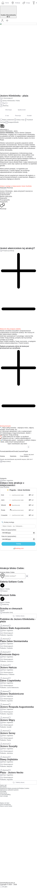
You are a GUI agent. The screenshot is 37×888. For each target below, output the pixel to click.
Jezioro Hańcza (8, 667)
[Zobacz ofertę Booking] (18, 548)
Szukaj (18, 544)
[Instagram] (7, 799)
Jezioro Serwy (7, 733)
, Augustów (9, 635)
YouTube (2, 122)
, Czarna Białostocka (12, 687)
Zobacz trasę (20, 120)
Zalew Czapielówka (10, 680)
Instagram (11, 122)
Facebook (30, 120)
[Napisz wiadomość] (6, 103)
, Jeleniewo (9, 753)
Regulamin (3, 788)
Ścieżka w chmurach (11, 608)
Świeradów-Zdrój (7, 612)
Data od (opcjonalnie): (9, 530)
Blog (9, 794)
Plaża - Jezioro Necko (11, 772)
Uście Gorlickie (4, 487)
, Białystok (9, 766)
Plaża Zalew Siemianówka (14, 641)
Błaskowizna (4, 674)
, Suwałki (8, 727)
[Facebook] (2, 799)
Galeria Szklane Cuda (11, 581)
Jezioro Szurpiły (8, 746)
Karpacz (4, 591)
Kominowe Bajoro (9, 654)
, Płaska (8, 740)
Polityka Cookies (24, 788)
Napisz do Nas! (4, 803)
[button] (7, 20)
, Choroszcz (9, 661)
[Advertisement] (18, 558)
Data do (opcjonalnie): (9, 536)
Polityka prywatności (13, 788)
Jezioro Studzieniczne (12, 694)
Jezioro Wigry (7, 720)
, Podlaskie (9, 648)
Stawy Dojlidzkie (9, 759)
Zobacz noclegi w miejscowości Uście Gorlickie (16, 186)
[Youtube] (12, 799)
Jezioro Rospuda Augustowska (17, 707)
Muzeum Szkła (8, 595)
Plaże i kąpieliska (7, 480)
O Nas (2, 794)
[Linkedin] (17, 799)
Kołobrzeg (5, 604)
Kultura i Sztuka (5, 589)
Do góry (4, 887)
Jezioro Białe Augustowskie (15, 628)
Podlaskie (3, 635)
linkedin (16, 122)
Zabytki (2, 610)
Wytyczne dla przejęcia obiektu (10, 329)
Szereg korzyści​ (5, 426)
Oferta (6, 794)
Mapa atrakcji (6, 461)
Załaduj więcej (20, 616)
